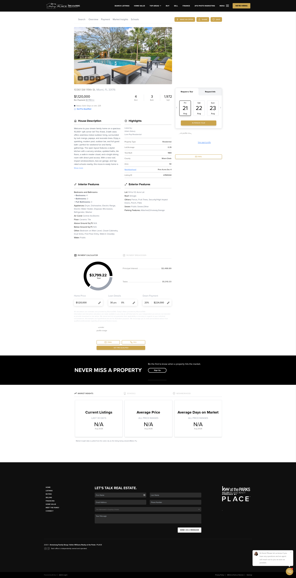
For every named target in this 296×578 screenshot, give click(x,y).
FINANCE (186, 6)
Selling (49, 498)
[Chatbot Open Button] (289, 571)
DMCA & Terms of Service (235, 575)
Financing (50, 501)
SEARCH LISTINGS (122, 6)
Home (48, 487)
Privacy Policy (219, 575)
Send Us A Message (189, 530)
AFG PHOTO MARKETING (205, 6)
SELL (176, 6)
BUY (167, 6)
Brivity (54, 575)
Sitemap (249, 575)
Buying (49, 494)
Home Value (139, 6)
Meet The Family (52, 508)
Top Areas (154, 6)
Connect (49, 511)
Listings (49, 491)
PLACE (99, 545)
